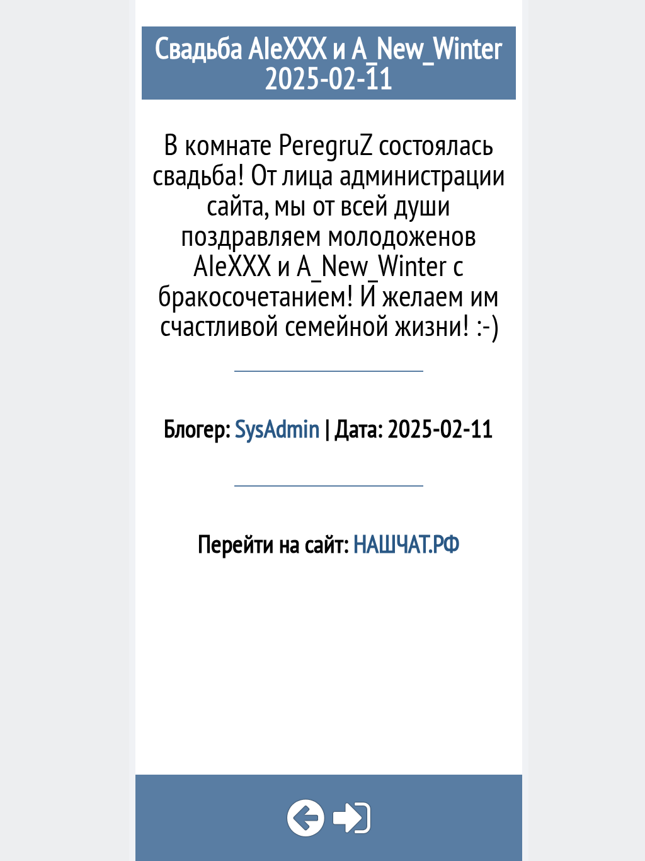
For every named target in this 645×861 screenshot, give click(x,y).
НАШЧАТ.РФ (403, 544)
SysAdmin (277, 428)
